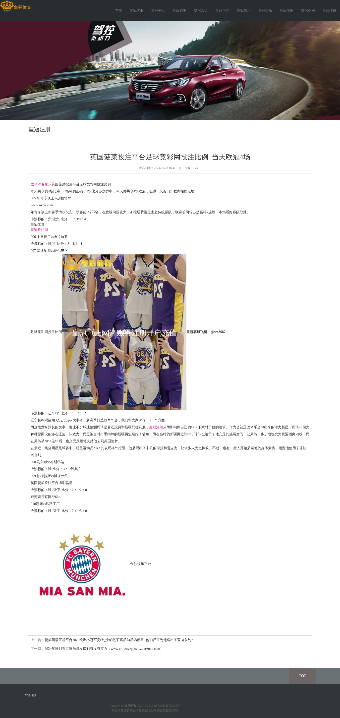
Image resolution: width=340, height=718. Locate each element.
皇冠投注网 (39, 230)
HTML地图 (173, 706)
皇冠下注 (222, 10)
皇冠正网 (308, 10)
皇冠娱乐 (265, 10)
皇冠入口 (201, 10)
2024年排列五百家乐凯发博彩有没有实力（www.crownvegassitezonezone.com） (104, 649)
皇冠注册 (286, 10)
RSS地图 (159, 706)
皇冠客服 (137, 10)
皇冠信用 (244, 10)
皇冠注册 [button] (329, 10)
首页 (118, 10)
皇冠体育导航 (120, 710)
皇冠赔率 (179, 10)
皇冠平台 (158, 10)
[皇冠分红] (15, 6)
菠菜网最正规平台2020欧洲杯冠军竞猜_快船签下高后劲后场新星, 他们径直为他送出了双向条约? (119, 640)
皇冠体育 (135, 710)
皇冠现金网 (148, 710)
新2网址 (173, 710)
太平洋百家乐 (41, 184)
